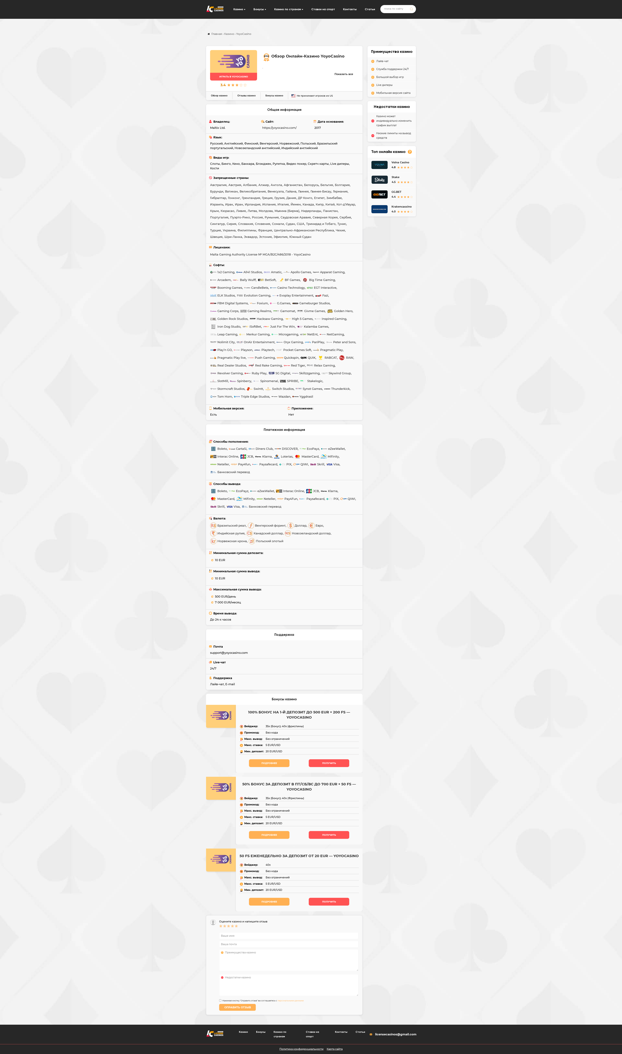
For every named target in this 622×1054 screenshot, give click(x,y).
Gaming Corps (227, 311)
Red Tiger (298, 365)
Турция (215, 230)
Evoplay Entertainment (296, 295)
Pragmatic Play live (231, 358)
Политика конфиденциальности (301, 1049)
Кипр (320, 204)
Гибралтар (218, 198)
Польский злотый (269, 541)
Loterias (287, 456)
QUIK (312, 358)
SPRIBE (292, 381)
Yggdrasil (306, 396)
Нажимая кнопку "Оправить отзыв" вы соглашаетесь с (263, 1000)
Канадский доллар (268, 533)
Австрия (234, 185)
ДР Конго (305, 198)
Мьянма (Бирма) (287, 211)
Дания (291, 198)
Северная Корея (325, 217)
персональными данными (290, 1000)
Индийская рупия (231, 533)
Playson (246, 350)
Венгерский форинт (270, 525)
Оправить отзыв (237, 1007)
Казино (238, 9)
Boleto (222, 449)
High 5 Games (302, 319)
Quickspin (291, 358)
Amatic (276, 272)
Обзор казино (219, 95)
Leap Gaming (227, 334)
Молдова (266, 211)
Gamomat (287, 311)
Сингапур (217, 224)
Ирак (229, 204)
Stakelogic (315, 381)
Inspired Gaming (334, 319)
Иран (239, 204)
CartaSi (241, 449)
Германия (340, 191)
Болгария (342, 185)
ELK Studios (226, 295)
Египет (319, 198)
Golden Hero (343, 311)
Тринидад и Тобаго (321, 224)
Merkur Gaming (258, 334)
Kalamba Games (316, 326)
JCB (250, 456)
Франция (265, 230)
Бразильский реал (231, 525)
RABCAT (331, 358)
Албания (250, 185)
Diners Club (264, 449)
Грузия (279, 198)
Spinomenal (269, 381)
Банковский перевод (233, 472)
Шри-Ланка (233, 237)
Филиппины (246, 230)
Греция (267, 198)
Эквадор (250, 237)
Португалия (219, 217)
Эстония (265, 237)
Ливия (241, 211)
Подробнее (269, 763)
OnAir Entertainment (259, 342)
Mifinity (333, 456)
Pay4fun (244, 464)
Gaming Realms (259, 311)
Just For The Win (282, 326)
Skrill (320, 464)
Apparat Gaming (332, 272)
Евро (319, 525)
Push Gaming (265, 358)
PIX (288, 464)
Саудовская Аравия (296, 217)
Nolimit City (226, 342)
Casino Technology (291, 288)
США (300, 224)
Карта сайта (335, 1049)
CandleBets (259, 288)
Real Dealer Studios (231, 365)
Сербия (345, 217)
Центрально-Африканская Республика (304, 230)
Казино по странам (287, 9)
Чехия (340, 230)
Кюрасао (227, 211)
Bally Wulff (248, 280)
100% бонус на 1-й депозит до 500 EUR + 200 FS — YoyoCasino (299, 715)
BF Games (292, 280)
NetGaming (335, 334)
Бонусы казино (274, 95)
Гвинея (303, 191)
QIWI (304, 464)
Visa (336, 464)
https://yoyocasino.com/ (279, 128)
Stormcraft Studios (231, 389)
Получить (329, 763)
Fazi (325, 295)
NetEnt (312, 334)
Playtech (267, 350)
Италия (283, 204)
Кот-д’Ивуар (345, 204)
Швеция (216, 237)
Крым (214, 211)
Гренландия (251, 198)
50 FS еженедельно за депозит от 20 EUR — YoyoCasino (299, 856)
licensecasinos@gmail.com (395, 1034)
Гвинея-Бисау (321, 191)
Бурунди (216, 191)
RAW (349, 358)
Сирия (231, 224)
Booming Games (229, 288)
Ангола (276, 185)
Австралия (218, 185)
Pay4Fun (290, 499)
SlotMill (222, 381)
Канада (308, 204)
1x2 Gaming (225, 272)
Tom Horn (224, 396)
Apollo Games (301, 272)
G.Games (283, 303)
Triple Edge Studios (255, 396)
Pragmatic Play (331, 350)
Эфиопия (281, 237)
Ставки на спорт (323, 9)
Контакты (350, 9)
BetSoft (270, 280)
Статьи (370, 9)
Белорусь (311, 185)
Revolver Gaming (230, 373)
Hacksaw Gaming (270, 319)
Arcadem (224, 280)
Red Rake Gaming (268, 365)
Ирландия (252, 204)
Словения (262, 224)
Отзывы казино (246, 95)
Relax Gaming (324, 365)
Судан (290, 224)
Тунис (341, 224)
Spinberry (244, 381)
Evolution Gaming (257, 295)
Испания (269, 204)
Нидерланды (311, 211)
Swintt (258, 389)
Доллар (300, 525)
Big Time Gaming (322, 280)
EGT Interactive (325, 288)
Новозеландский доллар (311, 533)
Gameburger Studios (314, 303)
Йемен (296, 204)
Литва (252, 211)
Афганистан (293, 185)
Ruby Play (259, 373)
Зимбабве (334, 198)
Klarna (267, 456)
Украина (229, 230)
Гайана (291, 191)
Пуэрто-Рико (240, 217)
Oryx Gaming (293, 342)
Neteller (223, 464)
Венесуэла (276, 191)
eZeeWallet (336, 449)
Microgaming (288, 334)
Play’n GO (224, 350)
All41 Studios (252, 272)
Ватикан (231, 191)
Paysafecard (268, 464)
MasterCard (310, 456)
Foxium (262, 303)
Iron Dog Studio (228, 326)
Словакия (245, 224)
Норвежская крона (232, 541)
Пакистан (330, 211)
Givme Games (314, 311)
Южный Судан (300, 237)
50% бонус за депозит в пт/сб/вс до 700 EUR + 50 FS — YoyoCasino (299, 787)
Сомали (278, 224)
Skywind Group (340, 373)
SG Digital (283, 373)
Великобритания (253, 191)
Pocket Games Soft (297, 350)
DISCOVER (290, 449)
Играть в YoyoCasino (233, 76)
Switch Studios (283, 389)
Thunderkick (340, 389)
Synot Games (312, 389)
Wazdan (284, 396)
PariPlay (318, 342)
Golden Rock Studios (232, 319)
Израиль (216, 204)
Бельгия (326, 185)
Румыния (272, 217)
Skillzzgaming (309, 373)
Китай (330, 204)
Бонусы (258, 9)
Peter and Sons (344, 342)
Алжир (263, 185)
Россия (257, 217)
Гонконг (234, 198)
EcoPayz (313, 449)
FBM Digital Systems (232, 303)
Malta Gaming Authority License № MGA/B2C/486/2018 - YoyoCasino (260, 254)
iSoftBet (255, 326)
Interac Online (227, 456)
